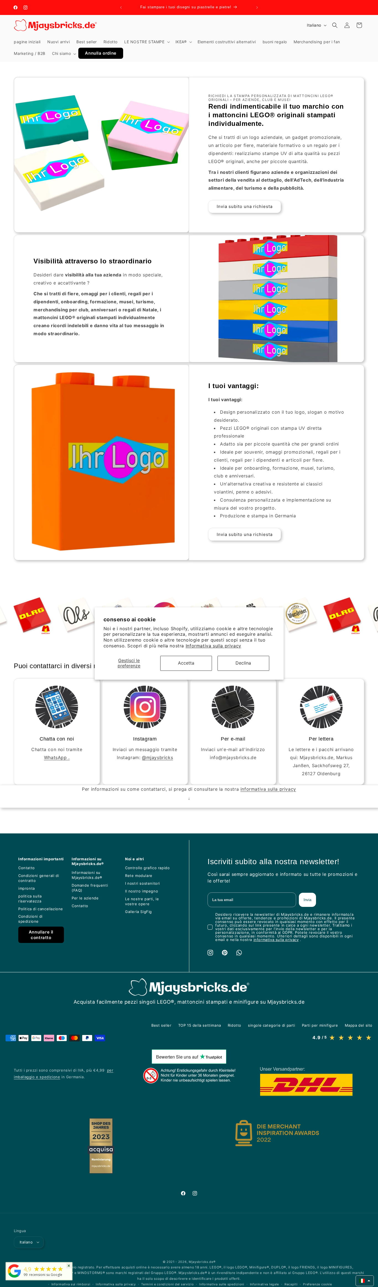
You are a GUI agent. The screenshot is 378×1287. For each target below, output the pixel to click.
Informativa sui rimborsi (70, 1284)
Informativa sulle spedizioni (221, 1284)
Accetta (186, 663)
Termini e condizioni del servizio (167, 1284)
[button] (146, 42)
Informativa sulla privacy (213, 645)
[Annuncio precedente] (121, 7)
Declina (243, 663)
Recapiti (291, 1284)
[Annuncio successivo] (257, 7)
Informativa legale (264, 1284)
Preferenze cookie (317, 1284)
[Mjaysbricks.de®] (14, 1278)
